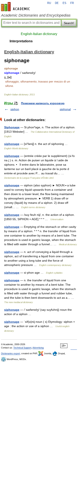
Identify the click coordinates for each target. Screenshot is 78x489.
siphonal (65, 109)
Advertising (38, 347)
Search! (69, 23)
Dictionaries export (10, 353)
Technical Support (22, 347)
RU (49, 3)
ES (64, 3)
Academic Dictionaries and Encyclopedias (36, 15)
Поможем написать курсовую (42, 103)
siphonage (11, 144)
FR (72, 3)
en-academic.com (16, 6)
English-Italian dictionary (39, 34)
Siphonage (12, 127)
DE (57, 3)
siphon (14, 109)
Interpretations (21, 41)
